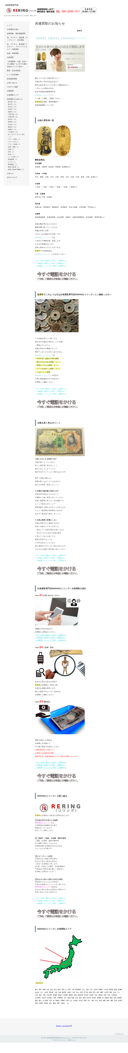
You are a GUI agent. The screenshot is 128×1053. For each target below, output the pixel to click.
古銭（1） (11, 149)
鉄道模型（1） (13, 159)
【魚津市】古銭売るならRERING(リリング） (61, 38)
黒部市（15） (12, 112)
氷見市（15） (12, 124)
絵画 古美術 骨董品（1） (16, 169)
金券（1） (11, 154)
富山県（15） (12, 102)
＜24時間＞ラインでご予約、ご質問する (50, 266)
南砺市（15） (12, 129)
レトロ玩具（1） (13, 157)
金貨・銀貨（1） (13, 147)
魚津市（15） (12, 109)
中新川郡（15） (13, 117)
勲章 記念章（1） (14, 167)
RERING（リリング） (43, 95)
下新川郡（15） (13, 114)
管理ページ (72, 1040)
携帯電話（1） (13, 164)
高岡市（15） (12, 122)
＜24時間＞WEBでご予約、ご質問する (50, 263)
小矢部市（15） (13, 132)
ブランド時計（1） (14, 139)
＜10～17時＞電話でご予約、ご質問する (50, 261)
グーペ (64, 1040)
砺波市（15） (12, 127)
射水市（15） (12, 119)
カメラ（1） (12, 162)
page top (120, 1034)
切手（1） (11, 152)
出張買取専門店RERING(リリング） (59, 1037)
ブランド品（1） (13, 142)
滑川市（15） (12, 107)
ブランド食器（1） (14, 144)
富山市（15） (12, 104)
